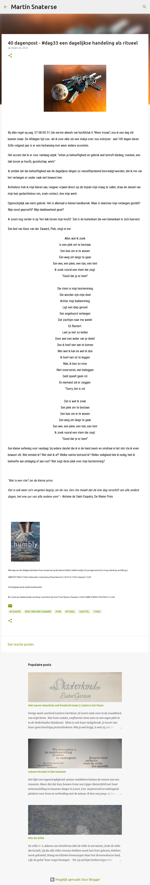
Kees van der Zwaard (38, 611)
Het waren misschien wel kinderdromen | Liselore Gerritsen (66, 705)
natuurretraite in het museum (47, 771)
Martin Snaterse (34, 6)
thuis (97, 611)
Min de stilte (36, 838)
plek (58, 611)
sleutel (84, 611)
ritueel (70, 611)
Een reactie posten (21, 644)
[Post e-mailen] (10, 607)
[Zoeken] (62, 7)
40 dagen (15, 611)
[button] (10, 56)
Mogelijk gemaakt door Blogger (77, 879)
